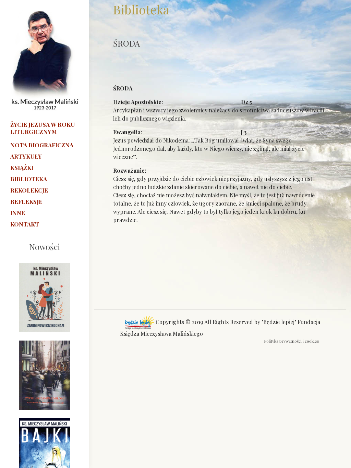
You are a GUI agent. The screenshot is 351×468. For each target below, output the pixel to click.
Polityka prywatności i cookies (291, 341)
